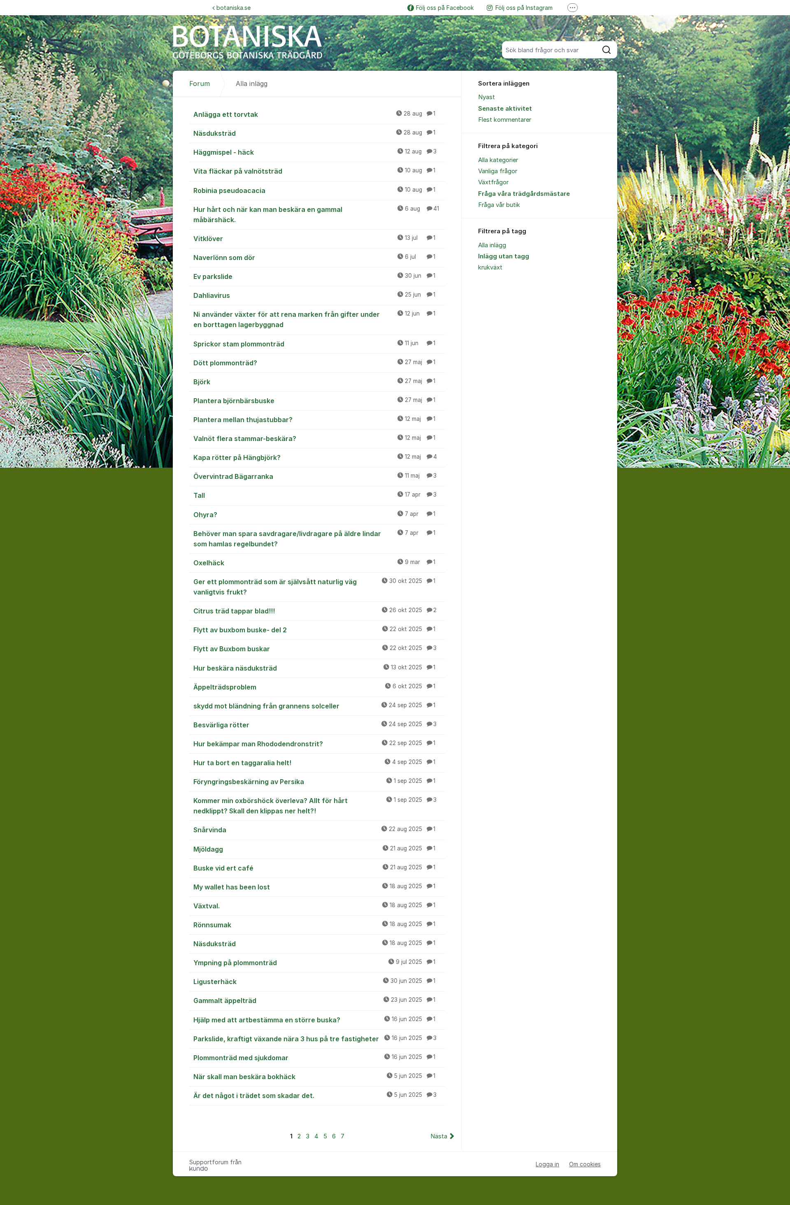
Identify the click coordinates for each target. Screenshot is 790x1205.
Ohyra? (314, 515)
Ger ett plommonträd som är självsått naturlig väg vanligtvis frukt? (314, 587)
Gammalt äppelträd (314, 1000)
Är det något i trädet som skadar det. (315, 1095)
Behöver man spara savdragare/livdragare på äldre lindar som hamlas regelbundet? (314, 538)
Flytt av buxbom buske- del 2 (314, 630)
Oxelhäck (314, 563)
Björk (314, 382)
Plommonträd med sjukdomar (314, 1058)
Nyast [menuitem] (486, 97)
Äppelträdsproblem (314, 687)
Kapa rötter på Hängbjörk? (315, 457)
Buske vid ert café (314, 868)
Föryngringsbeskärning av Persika (314, 782)
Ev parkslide (314, 276)
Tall (315, 495)
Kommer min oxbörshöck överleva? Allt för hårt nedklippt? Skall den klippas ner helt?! (315, 805)
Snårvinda (314, 830)
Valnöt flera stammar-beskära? (314, 438)
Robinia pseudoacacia (314, 190)
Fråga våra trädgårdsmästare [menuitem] (524, 193)
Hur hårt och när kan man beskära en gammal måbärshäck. (316, 214)
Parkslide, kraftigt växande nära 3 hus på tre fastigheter (315, 1039)
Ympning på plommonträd (314, 963)
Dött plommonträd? (314, 363)
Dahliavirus (314, 295)
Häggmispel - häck (315, 152)
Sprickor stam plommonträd (314, 344)
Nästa (438, 1136)
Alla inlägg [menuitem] (492, 245)
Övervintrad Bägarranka (315, 476)
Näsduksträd (314, 133)
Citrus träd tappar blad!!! (315, 611)
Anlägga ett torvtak (314, 114)
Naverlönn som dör (314, 257)
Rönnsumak (314, 925)
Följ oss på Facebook (445, 7)
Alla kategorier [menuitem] (498, 160)
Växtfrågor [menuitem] (493, 182)
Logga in (547, 1164)
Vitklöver (314, 238)
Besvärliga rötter (315, 725)
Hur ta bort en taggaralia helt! (314, 763)
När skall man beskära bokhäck (314, 1077)
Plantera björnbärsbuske (314, 401)
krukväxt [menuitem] (490, 267)
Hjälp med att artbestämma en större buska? (314, 1020)
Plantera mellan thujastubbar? (314, 420)
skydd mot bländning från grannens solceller (314, 706)
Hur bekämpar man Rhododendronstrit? (314, 744)
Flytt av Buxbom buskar (315, 649)
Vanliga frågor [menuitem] (497, 171)
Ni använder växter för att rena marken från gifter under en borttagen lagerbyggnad (314, 319)
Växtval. (314, 906)
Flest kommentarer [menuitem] (504, 119)
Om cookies (585, 1164)
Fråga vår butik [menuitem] (499, 205)
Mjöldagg (314, 849)
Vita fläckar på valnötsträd (314, 171)
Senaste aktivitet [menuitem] (505, 108)
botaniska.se (233, 7)
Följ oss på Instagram (524, 7)
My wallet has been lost (314, 887)
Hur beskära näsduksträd (314, 668)
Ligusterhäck (314, 981)
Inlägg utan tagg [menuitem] (503, 256)
